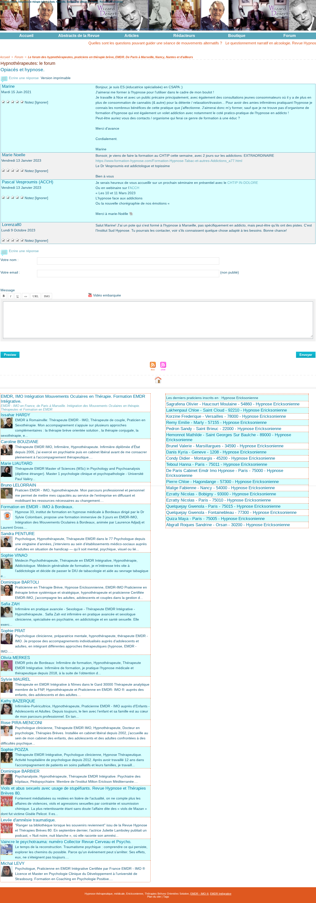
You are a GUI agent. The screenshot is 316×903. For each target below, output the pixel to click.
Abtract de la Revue (78, 36)
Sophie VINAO (14, 555)
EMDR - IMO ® (199, 893)
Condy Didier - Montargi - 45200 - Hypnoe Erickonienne (220, 458)
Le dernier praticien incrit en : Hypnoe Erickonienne (212, 398)
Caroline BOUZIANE (19, 441)
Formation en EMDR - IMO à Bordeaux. (37, 506)
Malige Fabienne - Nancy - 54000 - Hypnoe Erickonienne (220, 488)
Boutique (236, 36)
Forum (289, 36)
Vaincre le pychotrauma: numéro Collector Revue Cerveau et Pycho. (66, 841)
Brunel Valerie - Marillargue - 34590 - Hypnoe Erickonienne (224, 446)
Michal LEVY (12, 863)
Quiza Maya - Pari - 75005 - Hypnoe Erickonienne (215, 518)
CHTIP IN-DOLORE (242, 183)
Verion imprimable (56, 78)
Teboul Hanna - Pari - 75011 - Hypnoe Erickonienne (216, 464)
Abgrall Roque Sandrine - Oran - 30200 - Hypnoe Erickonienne (228, 524)
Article (131, 36)
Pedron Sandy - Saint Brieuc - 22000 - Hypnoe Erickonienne (223, 428)
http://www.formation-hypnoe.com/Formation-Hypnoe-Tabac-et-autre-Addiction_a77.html (169, 161)
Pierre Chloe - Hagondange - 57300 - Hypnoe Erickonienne (222, 481)
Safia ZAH (10, 604)
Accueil (26, 36)
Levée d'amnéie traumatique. (28, 820)
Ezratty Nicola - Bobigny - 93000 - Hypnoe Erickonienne (221, 494)
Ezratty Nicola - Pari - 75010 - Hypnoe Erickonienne (218, 500)
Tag (166, 896)
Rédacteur (184, 36)
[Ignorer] (41, 102)
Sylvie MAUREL (15, 679)
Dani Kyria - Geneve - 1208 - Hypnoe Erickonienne (216, 452)
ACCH (134, 188)
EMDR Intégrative (220, 893)
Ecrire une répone (23, 78)
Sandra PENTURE (18, 533)
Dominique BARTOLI (20, 582)
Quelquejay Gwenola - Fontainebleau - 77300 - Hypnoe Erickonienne (231, 512)
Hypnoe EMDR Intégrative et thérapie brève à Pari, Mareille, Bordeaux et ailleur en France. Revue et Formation (61, 1)
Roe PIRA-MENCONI (21, 722)
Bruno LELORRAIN (18, 485)
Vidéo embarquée (106, 295)
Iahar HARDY (15, 415)
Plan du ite (154, 896)
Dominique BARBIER (20, 771)
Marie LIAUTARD (16, 463)
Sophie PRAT (13, 630)
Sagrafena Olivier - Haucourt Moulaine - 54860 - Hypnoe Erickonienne (232, 404)
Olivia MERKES (15, 657)
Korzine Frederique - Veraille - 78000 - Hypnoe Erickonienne (226, 416)
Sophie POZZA (14, 749)
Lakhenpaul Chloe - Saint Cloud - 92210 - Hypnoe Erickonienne (226, 410)
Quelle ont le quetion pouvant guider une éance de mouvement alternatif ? (134, 43)
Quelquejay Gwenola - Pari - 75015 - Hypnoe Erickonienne (223, 506)
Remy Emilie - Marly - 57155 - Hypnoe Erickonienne (216, 422)
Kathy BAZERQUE (18, 701)
